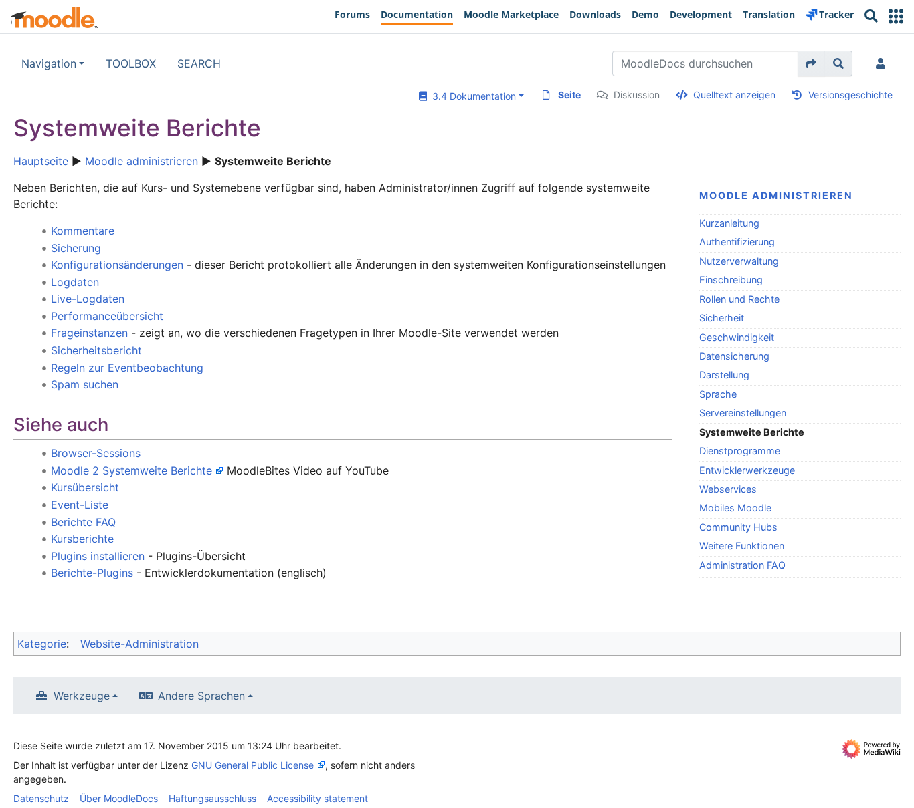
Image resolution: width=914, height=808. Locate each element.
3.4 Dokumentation (471, 96)
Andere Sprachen (201, 695)
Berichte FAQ (83, 522)
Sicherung (76, 248)
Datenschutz (41, 798)
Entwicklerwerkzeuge (747, 470)
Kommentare (82, 230)
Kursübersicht (85, 487)
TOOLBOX (131, 63)
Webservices (728, 489)
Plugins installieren (98, 556)
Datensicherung (734, 356)
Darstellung (724, 374)
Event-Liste (79, 504)
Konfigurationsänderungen (117, 264)
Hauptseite (40, 161)
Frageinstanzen (89, 333)
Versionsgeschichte (850, 94)
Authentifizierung (737, 241)
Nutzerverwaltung (739, 261)
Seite (569, 94)
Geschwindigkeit (736, 337)
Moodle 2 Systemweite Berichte (131, 470)
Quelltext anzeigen (734, 94)
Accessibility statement (317, 798)
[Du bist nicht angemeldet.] (883, 63)
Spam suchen (84, 384)
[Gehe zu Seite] (811, 63)
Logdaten (75, 282)
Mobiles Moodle (735, 507)
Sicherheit (721, 317)
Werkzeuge (82, 695)
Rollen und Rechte (739, 299)
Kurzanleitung (729, 223)
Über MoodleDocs (119, 798)
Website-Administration (139, 643)
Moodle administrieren (141, 161)
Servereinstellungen (742, 412)
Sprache (718, 394)
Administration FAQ (742, 565)
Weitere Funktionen (741, 545)
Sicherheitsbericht (96, 350)
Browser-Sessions (96, 453)
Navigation (48, 63)
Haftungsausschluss (212, 798)
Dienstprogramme (739, 450)
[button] (896, 16)
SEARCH (199, 63)
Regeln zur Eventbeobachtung (127, 367)
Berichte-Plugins (92, 572)
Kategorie (41, 643)
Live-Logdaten (87, 298)
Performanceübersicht (107, 316)
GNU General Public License (252, 765)
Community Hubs (738, 527)
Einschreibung (731, 279)
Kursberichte (82, 538)
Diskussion (637, 94)
